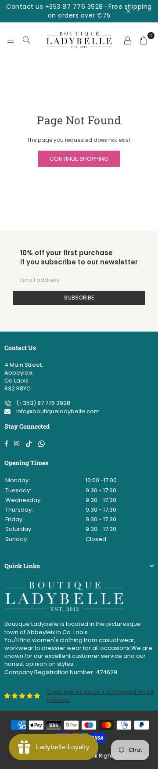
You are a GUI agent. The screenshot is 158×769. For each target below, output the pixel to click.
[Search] (26, 40)
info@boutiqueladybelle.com (57, 411)
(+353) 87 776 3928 (42, 403)
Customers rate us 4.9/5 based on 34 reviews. (100, 696)
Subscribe (79, 297)
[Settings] (128, 40)
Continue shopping (79, 159)
